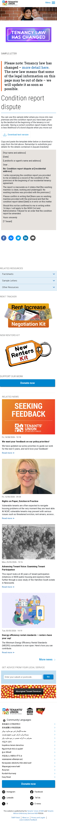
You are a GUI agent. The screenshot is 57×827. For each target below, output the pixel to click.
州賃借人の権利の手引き (12, 756)
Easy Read (6, 777)
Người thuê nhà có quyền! (12, 749)
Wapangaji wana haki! (11, 766)
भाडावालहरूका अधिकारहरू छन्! (12, 759)
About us (25, 818)
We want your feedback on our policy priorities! (25, 441)
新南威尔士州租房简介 (11, 724)
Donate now (27, 383)
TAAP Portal (15, 818)
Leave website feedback (28, 820)
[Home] (10, 3)
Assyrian (5, 770)
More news (45, 659)
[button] (28, 691)
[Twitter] (18, 238)
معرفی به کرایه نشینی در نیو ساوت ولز (17, 738)
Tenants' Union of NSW (35, 811)
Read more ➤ (8, 453)
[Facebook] (3, 238)
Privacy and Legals (38, 818)
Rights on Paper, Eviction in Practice (20, 501)
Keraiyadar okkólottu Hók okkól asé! (16, 763)
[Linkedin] (25, 238)
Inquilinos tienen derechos (13, 745)
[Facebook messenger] (11, 238)
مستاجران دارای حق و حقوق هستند (15, 735)
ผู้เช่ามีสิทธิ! (6, 752)
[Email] (33, 238)
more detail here (35, 67)
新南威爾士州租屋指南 (11, 727)
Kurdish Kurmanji (9, 773)
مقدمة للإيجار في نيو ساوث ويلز (14, 731)
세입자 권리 (7, 742)
